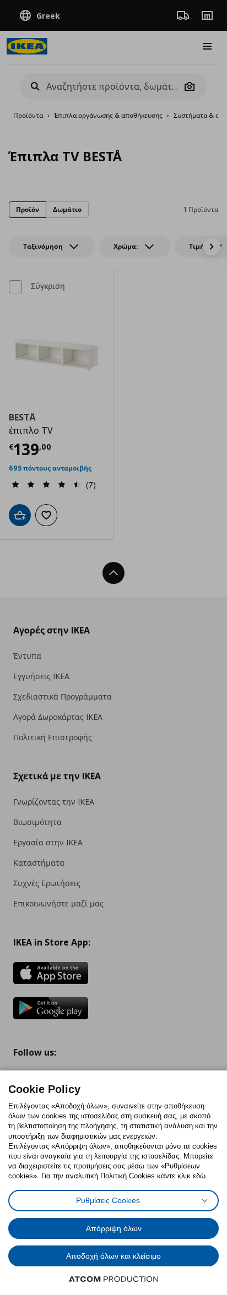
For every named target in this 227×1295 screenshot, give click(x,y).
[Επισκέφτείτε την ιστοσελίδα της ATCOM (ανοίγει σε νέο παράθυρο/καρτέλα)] (113, 1279)
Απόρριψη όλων (114, 1228)
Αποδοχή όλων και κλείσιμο (113, 1256)
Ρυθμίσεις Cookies (108, 1200)
